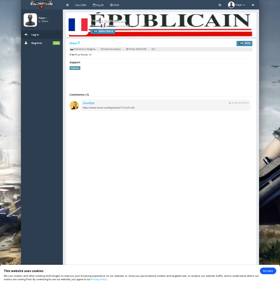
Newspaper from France (120, 25)
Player (42, 18)
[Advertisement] (161, 81)
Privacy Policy (99, 279)
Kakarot (75, 68)
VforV (74, 43)
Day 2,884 (80, 5)
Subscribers (103, 31)
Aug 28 (99, 5)
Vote (245, 43)
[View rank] (141, 26)
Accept (268, 271)
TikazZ (94, 25)
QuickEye (88, 103)
